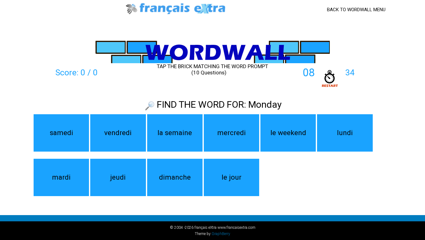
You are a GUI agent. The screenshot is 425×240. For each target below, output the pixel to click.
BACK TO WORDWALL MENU (356, 9)
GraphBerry (221, 234)
